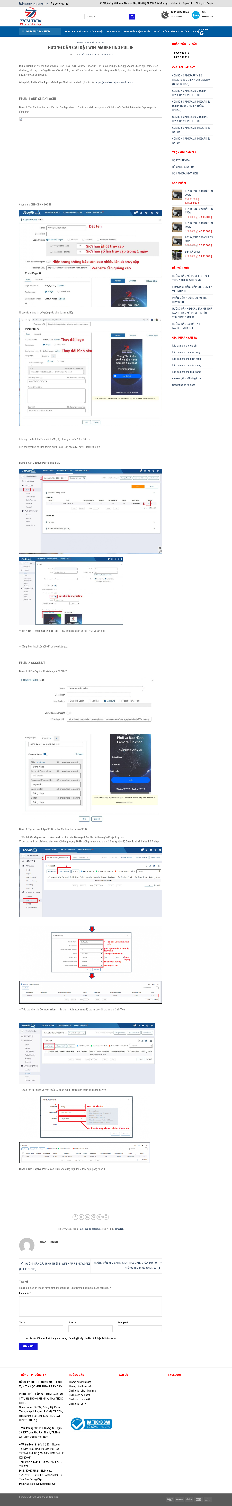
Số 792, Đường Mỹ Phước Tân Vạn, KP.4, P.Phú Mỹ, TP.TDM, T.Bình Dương (133, 3)
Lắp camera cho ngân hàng (186, 358)
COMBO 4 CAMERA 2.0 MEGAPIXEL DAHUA (191, 141)
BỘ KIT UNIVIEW (181, 160)
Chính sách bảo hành (79, 1395)
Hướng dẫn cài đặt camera (90, 43)
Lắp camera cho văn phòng (186, 365)
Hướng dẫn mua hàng (80, 1382)
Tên (22, 1322)
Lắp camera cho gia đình (185, 345)
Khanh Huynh (106, 54)
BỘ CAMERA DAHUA (183, 167)
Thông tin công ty (204, 3)
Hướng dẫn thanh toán (80, 1386)
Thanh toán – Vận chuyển (136, 31)
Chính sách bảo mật (79, 1399)
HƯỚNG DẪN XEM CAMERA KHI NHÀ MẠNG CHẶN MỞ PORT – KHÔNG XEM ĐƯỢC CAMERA (192, 313)
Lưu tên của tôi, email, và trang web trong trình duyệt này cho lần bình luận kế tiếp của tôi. (70, 1338)
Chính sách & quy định (181, 3)
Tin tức (157, 31)
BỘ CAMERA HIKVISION (185, 173)
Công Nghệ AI (97, 31)
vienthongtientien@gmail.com (35, 4)
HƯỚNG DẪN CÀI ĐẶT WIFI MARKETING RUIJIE (186, 326)
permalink (119, 1229)
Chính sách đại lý (78, 1403)
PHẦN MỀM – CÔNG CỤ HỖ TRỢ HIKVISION (189, 300)
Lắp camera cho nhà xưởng (186, 371)
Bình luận (25, 1293)
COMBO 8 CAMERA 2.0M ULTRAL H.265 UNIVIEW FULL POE (190, 119)
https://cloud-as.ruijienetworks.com (114, 82)
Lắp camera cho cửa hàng (186, 352)
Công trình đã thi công (176, 31)
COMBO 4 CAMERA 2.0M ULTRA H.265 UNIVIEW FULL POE (189, 93)
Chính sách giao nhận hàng (82, 1390)
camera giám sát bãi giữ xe (186, 378)
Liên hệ (195, 31)
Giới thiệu (82, 31)
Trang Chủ (69, 31)
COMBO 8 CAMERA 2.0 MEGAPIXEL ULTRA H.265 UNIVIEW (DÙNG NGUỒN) (191, 106)
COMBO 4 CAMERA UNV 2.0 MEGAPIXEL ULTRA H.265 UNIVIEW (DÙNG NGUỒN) (191, 80)
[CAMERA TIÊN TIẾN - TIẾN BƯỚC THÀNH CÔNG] (49, 16)
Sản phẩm (112, 31)
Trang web (123, 1322)
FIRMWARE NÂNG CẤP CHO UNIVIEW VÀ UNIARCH (192, 289)
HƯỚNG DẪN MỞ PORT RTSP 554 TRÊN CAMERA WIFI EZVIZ (190, 278)
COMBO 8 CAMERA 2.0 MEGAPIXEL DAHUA (191, 130)
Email (72, 1322)
